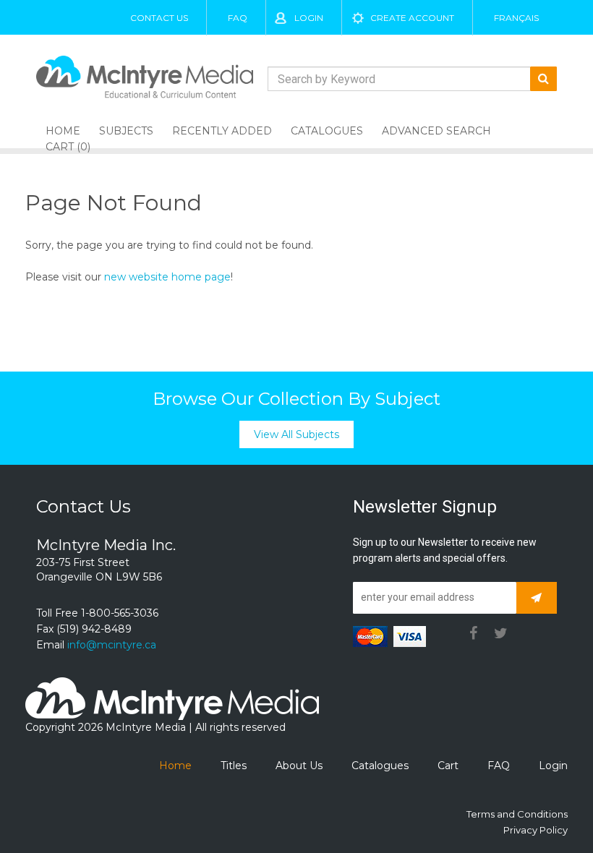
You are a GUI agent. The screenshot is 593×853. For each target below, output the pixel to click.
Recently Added (222, 130)
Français (516, 17)
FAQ (237, 17)
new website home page (167, 276)
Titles (234, 765)
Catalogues (327, 130)
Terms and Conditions (517, 814)
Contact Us (159, 17)
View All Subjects (296, 434)
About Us (299, 765)
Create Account (412, 17)
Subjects (126, 130)
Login (308, 17)
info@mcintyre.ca (111, 644)
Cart (448, 765)
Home (175, 765)
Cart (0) (68, 146)
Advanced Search (436, 130)
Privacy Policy (535, 830)
